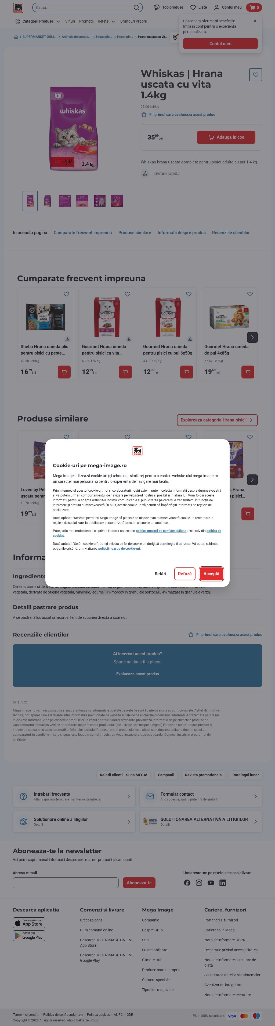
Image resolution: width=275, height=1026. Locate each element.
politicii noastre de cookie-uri (119, 548)
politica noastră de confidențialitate (161, 531)
